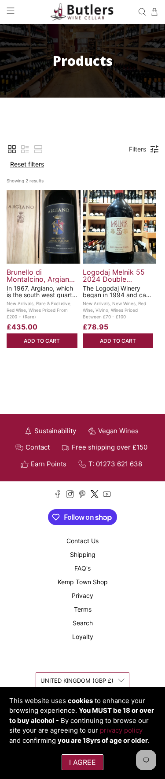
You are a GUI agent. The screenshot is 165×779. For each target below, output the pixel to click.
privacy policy (121, 730)
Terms (83, 609)
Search (83, 623)
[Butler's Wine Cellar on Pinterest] (82, 495)
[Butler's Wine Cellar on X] (95, 495)
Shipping (82, 554)
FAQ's (82, 568)
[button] (12, 149)
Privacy (82, 595)
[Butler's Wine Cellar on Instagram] (70, 495)
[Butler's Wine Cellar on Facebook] (58, 495)
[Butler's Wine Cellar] (82, 12)
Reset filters (27, 164)
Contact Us (82, 541)
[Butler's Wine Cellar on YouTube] (107, 495)
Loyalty (82, 636)
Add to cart (42, 340)
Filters (137, 149)
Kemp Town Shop (83, 582)
